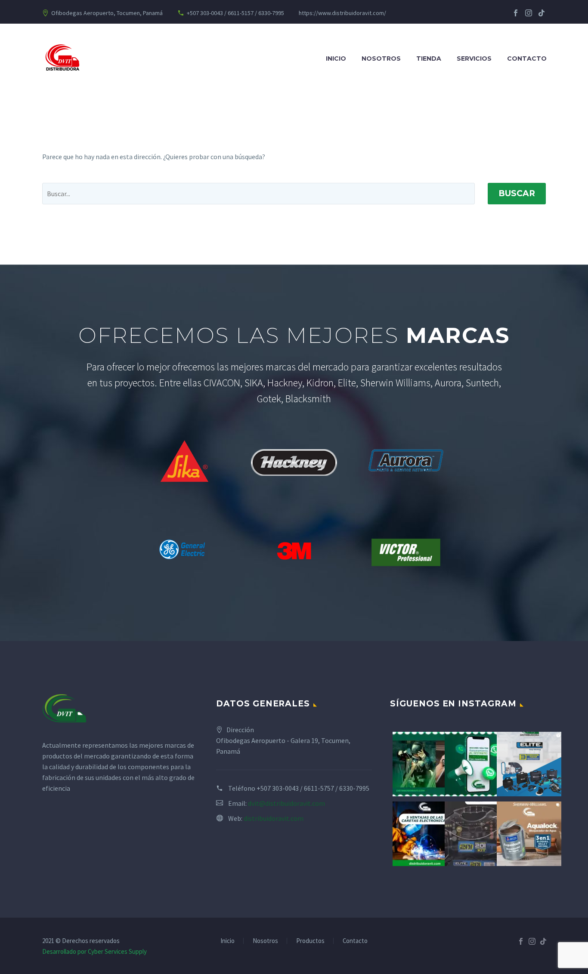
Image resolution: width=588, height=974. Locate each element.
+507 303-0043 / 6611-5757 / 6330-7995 (313, 788)
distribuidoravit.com (273, 818)
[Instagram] (528, 12)
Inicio (336, 58)
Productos (310, 941)
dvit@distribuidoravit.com (286, 803)
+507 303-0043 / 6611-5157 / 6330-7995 (235, 13)
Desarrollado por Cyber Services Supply (94, 951)
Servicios (474, 58)
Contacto (527, 58)
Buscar (516, 193)
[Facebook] (515, 12)
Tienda (428, 58)
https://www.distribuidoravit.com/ (342, 13)
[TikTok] (541, 12)
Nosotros (381, 58)
